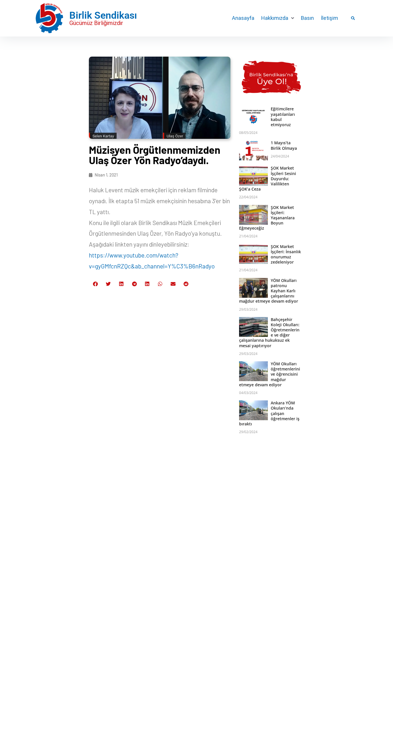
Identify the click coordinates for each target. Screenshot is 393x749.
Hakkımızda (274, 18)
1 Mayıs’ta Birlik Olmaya (284, 145)
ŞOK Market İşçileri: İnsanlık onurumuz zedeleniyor (286, 254)
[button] (277, 18)
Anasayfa (243, 18)
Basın (307, 18)
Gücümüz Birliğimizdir (96, 23)
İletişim (329, 18)
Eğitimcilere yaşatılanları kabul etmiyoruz (283, 116)
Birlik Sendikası (103, 15)
